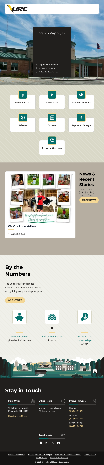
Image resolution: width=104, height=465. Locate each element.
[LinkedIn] (58, 443)
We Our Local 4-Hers (22, 226)
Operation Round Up (52, 336)
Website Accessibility (59, 457)
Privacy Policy (90, 454)
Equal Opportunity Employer (40, 454)
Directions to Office (17, 416)
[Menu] (95, 9)
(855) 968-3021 (76, 425)
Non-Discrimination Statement (68, 454)
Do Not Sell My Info (16, 454)
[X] (52, 443)
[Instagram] (47, 443)
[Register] (52, 65)
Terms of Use (41, 457)
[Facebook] (41, 443)
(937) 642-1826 (76, 411)
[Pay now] (52, 72)
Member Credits (19, 336)
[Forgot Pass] (52, 68)
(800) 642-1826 (76, 418)
